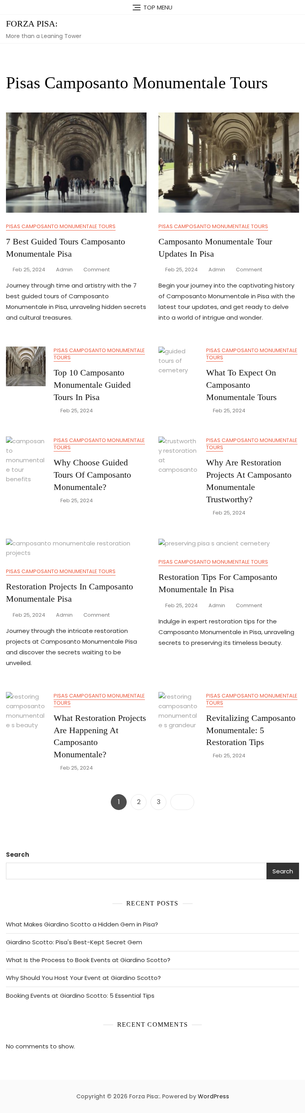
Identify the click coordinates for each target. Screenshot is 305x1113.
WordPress (213, 1096)
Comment (96, 270)
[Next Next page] (182, 802)
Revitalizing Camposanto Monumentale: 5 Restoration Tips (250, 730)
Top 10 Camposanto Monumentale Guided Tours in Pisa (92, 385)
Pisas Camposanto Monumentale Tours (61, 226)
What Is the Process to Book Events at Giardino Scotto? (88, 960)
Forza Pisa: (32, 24)
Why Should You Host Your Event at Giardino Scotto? (83, 978)
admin (64, 269)
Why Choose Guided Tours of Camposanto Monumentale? (92, 474)
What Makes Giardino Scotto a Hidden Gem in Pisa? (82, 924)
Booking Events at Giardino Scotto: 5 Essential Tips (80, 995)
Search (17, 854)
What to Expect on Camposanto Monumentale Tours (241, 385)
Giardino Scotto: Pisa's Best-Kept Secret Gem (74, 942)
